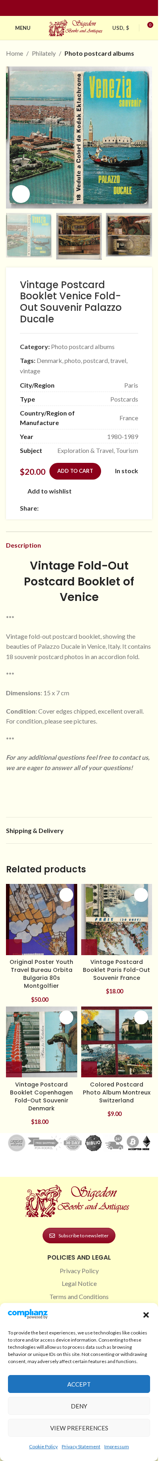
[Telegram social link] (120, 508)
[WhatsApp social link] (100, 508)
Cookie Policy (43, 1446)
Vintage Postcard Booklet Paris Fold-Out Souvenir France (116, 970)
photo (72, 360)
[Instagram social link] (74, 8)
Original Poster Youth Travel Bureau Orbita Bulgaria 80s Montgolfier (41, 974)
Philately (44, 53)
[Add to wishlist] (66, 895)
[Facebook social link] (65, 8)
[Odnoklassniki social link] (91, 508)
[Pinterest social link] (84, 8)
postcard (95, 360)
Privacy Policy (79, 1270)
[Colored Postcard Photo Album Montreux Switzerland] (116, 1042)
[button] (146, 1315)
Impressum (116, 1446)
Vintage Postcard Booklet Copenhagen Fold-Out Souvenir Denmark (41, 1096)
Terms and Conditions (79, 1296)
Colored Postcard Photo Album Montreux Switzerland (116, 1092)
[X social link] (53, 508)
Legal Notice (79, 1283)
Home (14, 53)
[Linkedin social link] (93, 8)
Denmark (49, 360)
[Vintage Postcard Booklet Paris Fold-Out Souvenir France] (116, 919)
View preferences (79, 1428)
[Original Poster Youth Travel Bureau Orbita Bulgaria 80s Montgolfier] (41, 919)
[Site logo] (76, 27)
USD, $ (120, 28)
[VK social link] (110, 508)
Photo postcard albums (99, 53)
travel (118, 360)
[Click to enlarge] (21, 194)
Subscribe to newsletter (84, 1236)
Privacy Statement (81, 1446)
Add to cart (75, 471)
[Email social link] (62, 508)
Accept (79, 1384)
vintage (30, 371)
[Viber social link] (129, 508)
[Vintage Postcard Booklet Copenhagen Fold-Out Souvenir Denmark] (41, 1042)
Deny (79, 1406)
